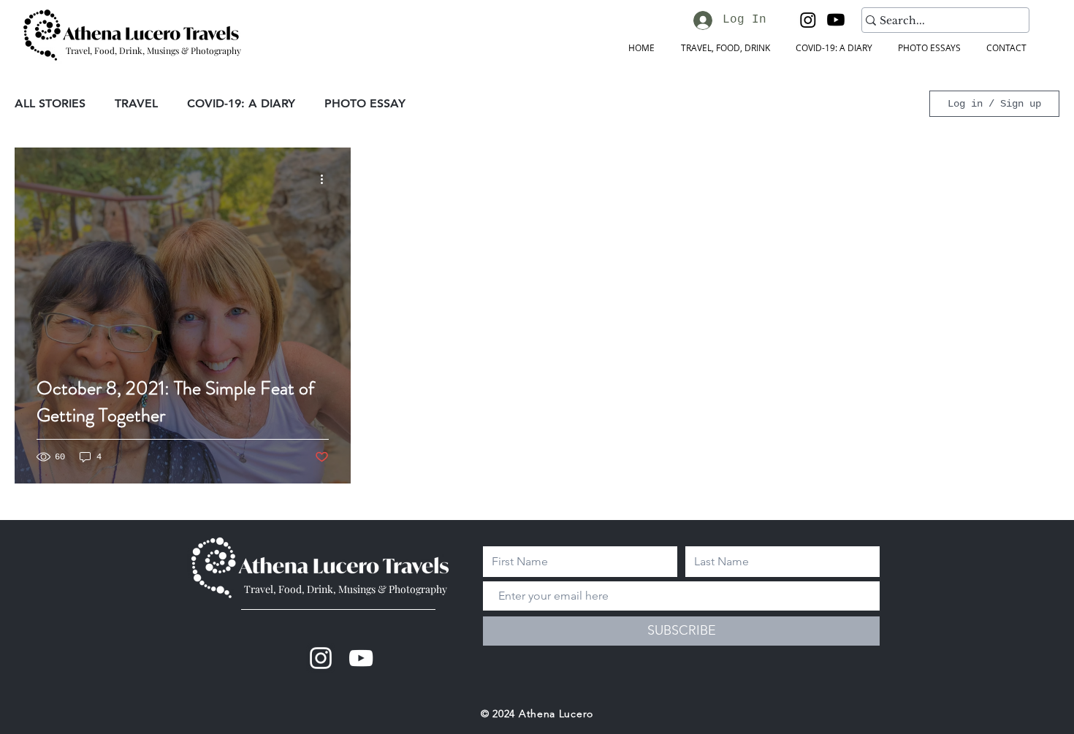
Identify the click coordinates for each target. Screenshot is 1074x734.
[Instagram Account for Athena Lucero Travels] (320, 658)
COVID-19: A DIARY (241, 103)
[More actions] (326, 179)
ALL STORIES (50, 103)
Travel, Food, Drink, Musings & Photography (345, 589)
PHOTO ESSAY (364, 103)
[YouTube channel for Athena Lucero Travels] (361, 658)
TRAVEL (136, 103)
